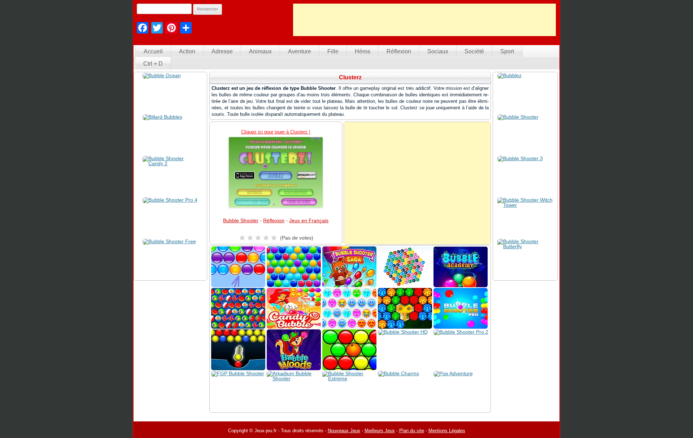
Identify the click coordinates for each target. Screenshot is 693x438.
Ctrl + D (153, 64)
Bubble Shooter (240, 220)
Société (474, 51)
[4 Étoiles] (266, 237)
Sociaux (437, 51)
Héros (362, 51)
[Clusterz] (276, 172)
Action (187, 51)
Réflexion (399, 51)
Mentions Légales (446, 430)
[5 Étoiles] (274, 237)
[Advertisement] (424, 20)
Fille (333, 51)
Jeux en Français (308, 220)
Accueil (153, 51)
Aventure (299, 51)
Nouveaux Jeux (344, 430)
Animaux (260, 51)
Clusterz (350, 77)
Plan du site (411, 430)
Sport (507, 51)
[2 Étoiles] (250, 237)
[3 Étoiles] (258, 237)
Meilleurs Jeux (380, 430)
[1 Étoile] (242, 237)
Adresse (222, 51)
